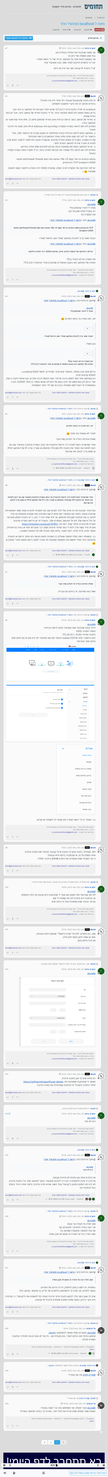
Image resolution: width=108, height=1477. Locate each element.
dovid (92, 96)
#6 (6, 485)
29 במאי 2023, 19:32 (70, 1114)
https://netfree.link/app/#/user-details (43, 1081)
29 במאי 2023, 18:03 (70, 296)
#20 (7, 1403)
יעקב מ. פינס (90, 48)
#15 (6, 1155)
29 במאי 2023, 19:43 (70, 1268)
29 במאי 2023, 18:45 (70, 620)
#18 (6, 1328)
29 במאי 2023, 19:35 (70, 1155)
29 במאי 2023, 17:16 (70, 200)
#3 (6, 200)
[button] (44, 1473)
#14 (6, 1114)
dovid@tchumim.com (13, 179)
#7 (6, 572)
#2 (6, 96)
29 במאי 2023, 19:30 (70, 1074)
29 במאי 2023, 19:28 (70, 969)
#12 (6, 969)
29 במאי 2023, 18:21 (70, 485)
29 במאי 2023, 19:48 (72, 1403)
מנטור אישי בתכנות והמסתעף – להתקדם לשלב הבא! (70, 179)
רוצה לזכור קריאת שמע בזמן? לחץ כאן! (88, 1473)
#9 (6, 847)
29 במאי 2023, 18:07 (70, 414)
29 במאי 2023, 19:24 (70, 929)
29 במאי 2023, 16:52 (70, 48)
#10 (6, 887)
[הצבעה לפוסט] (17, 85)
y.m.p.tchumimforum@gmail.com (64, 81)
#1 (6, 48)
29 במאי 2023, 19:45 (70, 1370)
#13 (6, 1074)
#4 (6, 296)
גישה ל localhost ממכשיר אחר (65, 220)
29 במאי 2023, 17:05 (70, 96)
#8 (6, 620)
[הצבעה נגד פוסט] (7, 85)
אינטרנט (98, 30)
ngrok (52, 1332)
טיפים (92, 1349)
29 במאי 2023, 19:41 (70, 1216)
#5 (6, 414)
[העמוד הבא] (44, 1442)
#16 (6, 1216)
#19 (6, 1370)
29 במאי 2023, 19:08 (70, 887)
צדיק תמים (91, 1328)
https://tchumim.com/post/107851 (40, 524)
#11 (6, 929)
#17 (6, 1268)
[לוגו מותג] (93, 6)
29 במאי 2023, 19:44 (72, 1328)
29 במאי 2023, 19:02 (70, 847)
